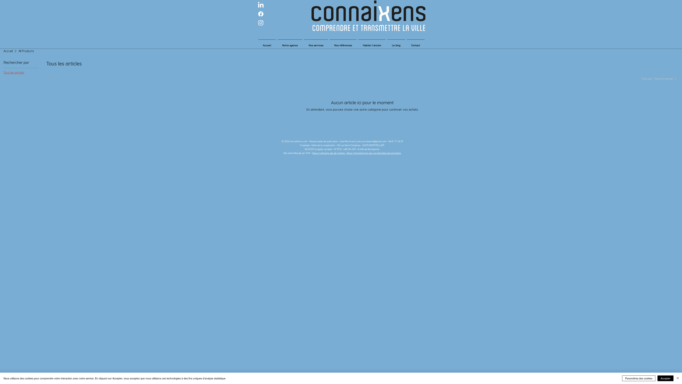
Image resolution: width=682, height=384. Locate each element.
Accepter (665, 378)
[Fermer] (678, 378)
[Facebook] (260, 13)
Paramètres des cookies (638, 378)
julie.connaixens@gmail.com (371, 141)
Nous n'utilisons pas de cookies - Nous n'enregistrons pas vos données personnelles (356, 153)
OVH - (309, 153)
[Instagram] (260, 22)
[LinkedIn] (260, 5)
